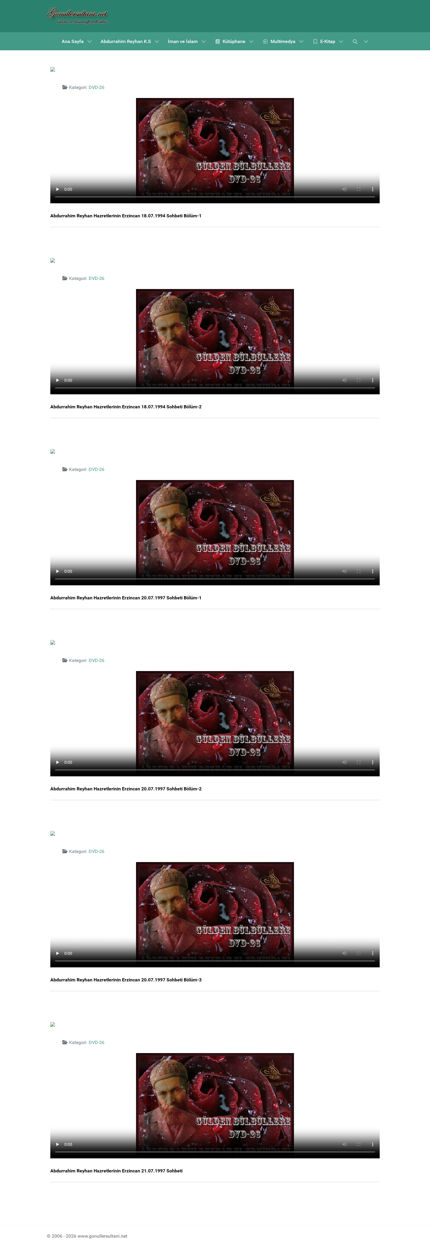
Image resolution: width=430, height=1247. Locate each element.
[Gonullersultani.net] (77, 16)
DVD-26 (96, 87)
